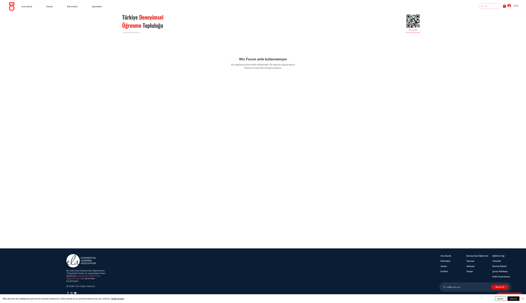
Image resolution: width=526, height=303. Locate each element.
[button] (72, 6)
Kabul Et (513, 298)
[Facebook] (67, 293)
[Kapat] (522, 298)
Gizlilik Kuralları (117, 298)
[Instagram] (71, 293)
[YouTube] (75, 293)
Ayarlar (500, 298)
